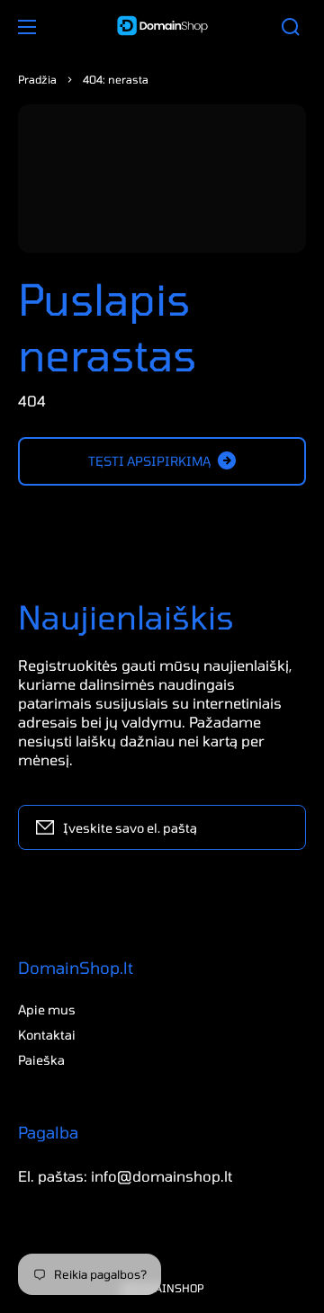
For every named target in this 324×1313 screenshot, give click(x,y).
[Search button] (290, 27)
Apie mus (47, 1009)
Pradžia (37, 79)
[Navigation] (27, 27)
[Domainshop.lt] (162, 27)
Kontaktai (47, 1034)
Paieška (41, 1059)
